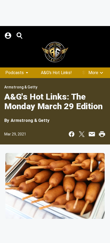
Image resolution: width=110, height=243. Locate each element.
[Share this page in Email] (92, 134)
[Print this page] (102, 134)
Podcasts (14, 72)
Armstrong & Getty (20, 87)
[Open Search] (20, 35)
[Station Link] (55, 52)
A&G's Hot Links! (56, 72)
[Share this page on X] (81, 134)
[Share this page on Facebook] (71, 134)
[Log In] (8, 35)
